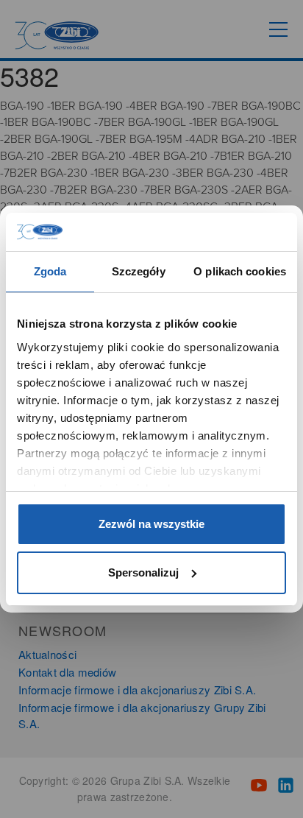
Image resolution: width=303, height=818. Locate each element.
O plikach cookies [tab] (239, 271)
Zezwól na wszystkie (151, 524)
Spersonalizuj (143, 572)
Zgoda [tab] (50, 271)
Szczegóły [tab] (138, 271)
